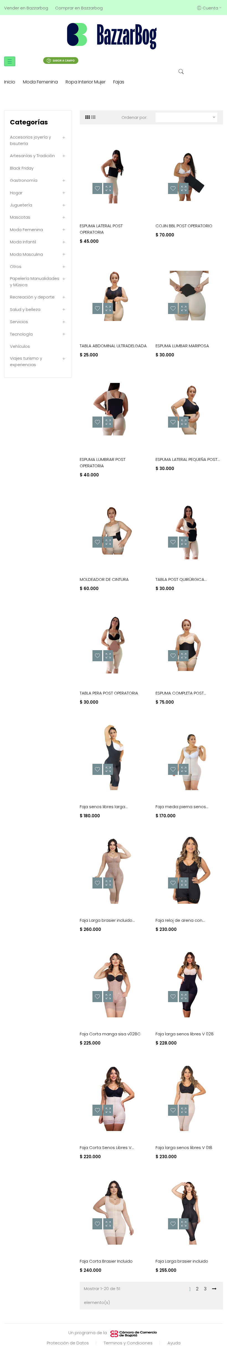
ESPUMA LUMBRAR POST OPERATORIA (102, 462)
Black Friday (21, 168)
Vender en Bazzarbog (26, 8)
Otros (15, 266)
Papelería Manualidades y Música (34, 281)
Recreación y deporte (32, 297)
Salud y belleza (25, 309)
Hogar (16, 193)
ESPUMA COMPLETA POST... (181, 693)
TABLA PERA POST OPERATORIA (109, 693)
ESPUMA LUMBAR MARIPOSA (182, 346)
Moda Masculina (26, 254)
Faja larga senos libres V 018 (184, 1147)
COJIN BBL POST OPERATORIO (184, 226)
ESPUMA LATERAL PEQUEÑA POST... (188, 459)
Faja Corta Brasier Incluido (106, 1261)
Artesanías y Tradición (32, 156)
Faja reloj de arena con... (180, 920)
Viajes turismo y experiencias (26, 361)
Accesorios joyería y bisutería (30, 140)
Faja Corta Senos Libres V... (107, 1147)
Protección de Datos (68, 1343)
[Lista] (93, 117)
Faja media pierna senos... (182, 807)
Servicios (19, 322)
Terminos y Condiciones (128, 1343)
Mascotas (20, 217)
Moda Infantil (23, 242)
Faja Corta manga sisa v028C (110, 1034)
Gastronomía (23, 180)
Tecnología (21, 334)
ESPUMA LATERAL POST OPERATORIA (101, 229)
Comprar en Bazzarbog (79, 8)
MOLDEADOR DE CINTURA (104, 579)
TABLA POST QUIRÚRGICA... (181, 579)
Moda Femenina (26, 230)
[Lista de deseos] (97, 188)
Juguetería (21, 205)
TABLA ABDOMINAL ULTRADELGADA (113, 346)
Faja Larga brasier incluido (182, 1261)
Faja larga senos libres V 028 (185, 1034)
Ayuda (173, 1343)
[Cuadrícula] (87, 117)
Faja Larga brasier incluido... (107, 920)
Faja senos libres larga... (104, 807)
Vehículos (20, 346)
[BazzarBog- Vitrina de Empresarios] (113, 36)
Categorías (29, 122)
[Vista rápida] (108, 188)
